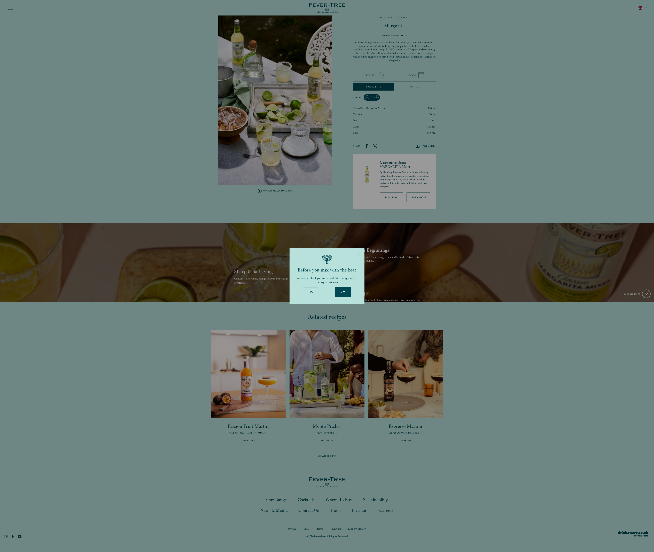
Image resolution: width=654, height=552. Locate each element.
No (311, 292)
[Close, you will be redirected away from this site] (359, 253)
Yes (343, 292)
